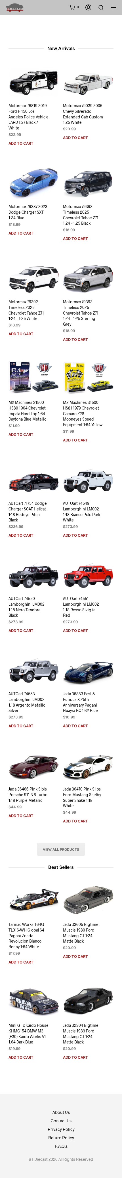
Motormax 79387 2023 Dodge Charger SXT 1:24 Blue (28, 212)
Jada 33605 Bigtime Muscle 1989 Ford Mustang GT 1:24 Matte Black (80, 933)
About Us (61, 1112)
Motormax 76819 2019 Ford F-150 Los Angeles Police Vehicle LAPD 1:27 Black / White (29, 116)
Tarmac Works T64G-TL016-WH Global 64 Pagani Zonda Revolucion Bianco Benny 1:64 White (27, 935)
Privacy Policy (61, 1129)
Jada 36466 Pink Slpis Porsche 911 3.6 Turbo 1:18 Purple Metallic (28, 795)
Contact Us (61, 1120)
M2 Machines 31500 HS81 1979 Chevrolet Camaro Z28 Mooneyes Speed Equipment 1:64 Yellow (82, 413)
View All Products (61, 849)
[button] (74, 7)
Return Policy (61, 1137)
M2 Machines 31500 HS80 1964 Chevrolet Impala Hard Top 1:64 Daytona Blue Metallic (27, 411)
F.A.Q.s (61, 1146)
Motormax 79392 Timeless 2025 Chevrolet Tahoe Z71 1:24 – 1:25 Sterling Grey (80, 312)
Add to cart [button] (21, 143)
